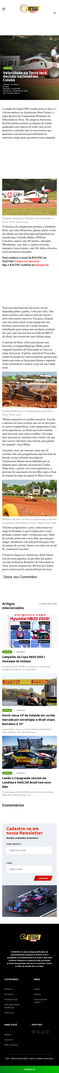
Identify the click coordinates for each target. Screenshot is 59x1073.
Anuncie (8, 1039)
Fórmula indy (10, 999)
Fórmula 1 (9, 994)
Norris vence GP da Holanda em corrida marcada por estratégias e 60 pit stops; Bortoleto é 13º (28, 720)
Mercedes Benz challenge (12, 1006)
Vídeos (37, 994)
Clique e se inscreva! (27, 261)
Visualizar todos (48, 604)
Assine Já (29, 1069)
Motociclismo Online (40, 1000)
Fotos (37, 989)
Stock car (9, 1012)
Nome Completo (13, 844)
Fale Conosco (11, 1045)
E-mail (9, 863)
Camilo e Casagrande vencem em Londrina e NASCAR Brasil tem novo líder (26, 782)
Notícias (8, 68)
